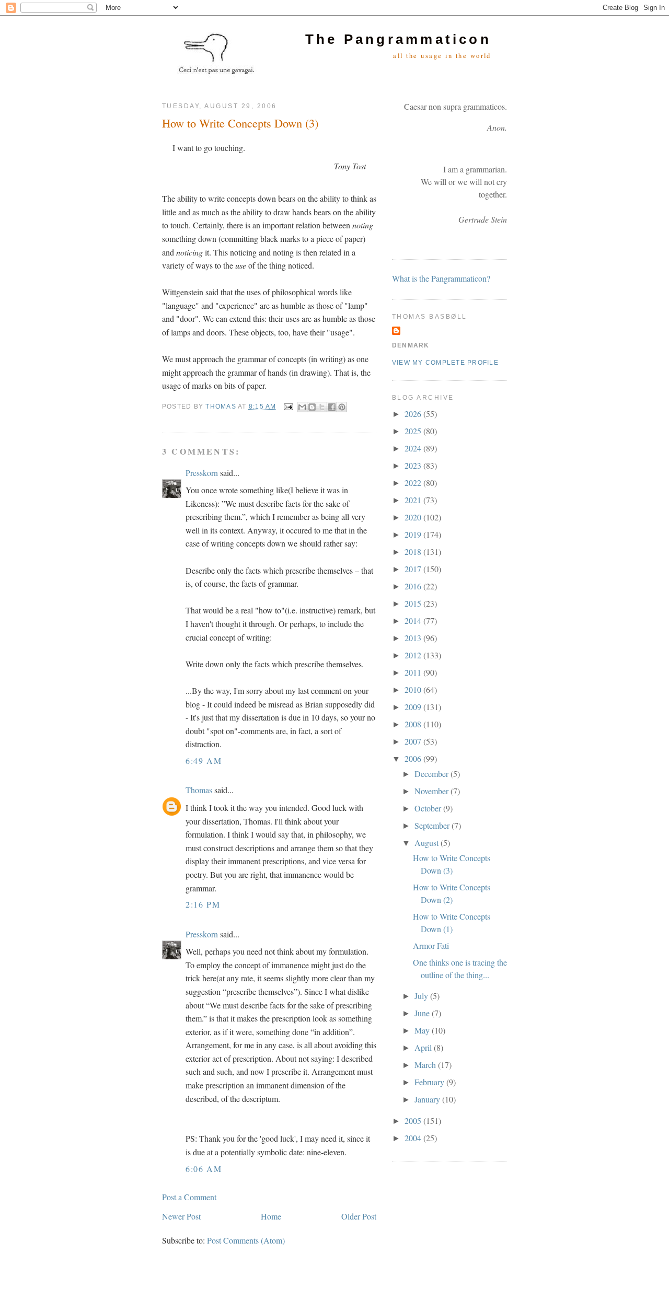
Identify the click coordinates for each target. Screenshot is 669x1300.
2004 (414, 1137)
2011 (414, 672)
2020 (414, 517)
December (432, 773)
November (432, 790)
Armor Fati (431, 945)
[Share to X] (322, 407)
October (428, 808)
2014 (414, 620)
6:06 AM (204, 1168)
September (433, 825)
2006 (414, 758)
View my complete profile (445, 362)
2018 (414, 551)
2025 (414, 430)
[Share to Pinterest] (342, 407)
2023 (414, 465)
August (427, 842)
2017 (414, 568)
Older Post (358, 1216)
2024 (414, 448)
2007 (414, 741)
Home (271, 1216)
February (430, 1081)
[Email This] (302, 407)
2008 (414, 723)
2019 (414, 534)
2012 (414, 654)
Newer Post (181, 1216)
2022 (414, 482)
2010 (414, 689)
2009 (414, 706)
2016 (414, 586)
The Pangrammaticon (398, 39)
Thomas (199, 789)
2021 (414, 499)
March (426, 1064)
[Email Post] (288, 406)
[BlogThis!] (312, 407)
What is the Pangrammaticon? (441, 278)
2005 (414, 1120)
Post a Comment (189, 1196)
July (422, 995)
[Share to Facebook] (332, 407)
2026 (414, 413)
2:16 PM (203, 904)
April (424, 1047)
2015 (414, 603)
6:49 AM (204, 760)
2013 (414, 637)
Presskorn (202, 472)
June (423, 1012)
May (423, 1030)
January (428, 1099)
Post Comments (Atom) (246, 1240)
